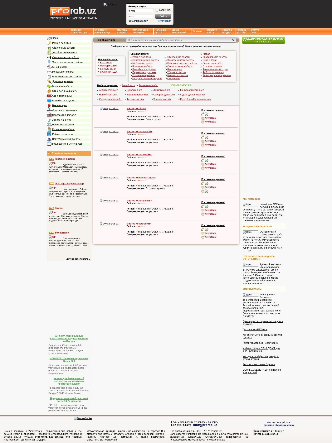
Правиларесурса (227, 31)
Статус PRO (255, 31)
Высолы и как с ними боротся (259, 364)
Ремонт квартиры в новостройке (260, 343)
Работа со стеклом (62, 134)
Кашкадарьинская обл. (192, 90)
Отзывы (197, 31)
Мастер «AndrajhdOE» (139, 154)
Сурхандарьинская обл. (193, 94)
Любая (206, 54)
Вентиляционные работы (66, 139)
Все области (128, 85)
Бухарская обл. (135, 90)
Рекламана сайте (242, 31)
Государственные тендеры (67, 143)
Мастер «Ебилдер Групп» (141, 177)
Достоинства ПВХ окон (255, 329)
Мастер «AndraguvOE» (139, 131)
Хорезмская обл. (162, 99)
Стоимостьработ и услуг (102, 31)
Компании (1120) (109, 71)
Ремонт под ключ (61, 43)
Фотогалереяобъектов (140, 31)
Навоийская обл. (108, 94)
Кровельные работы (63, 129)
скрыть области (180, 85)
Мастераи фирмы (122, 31)
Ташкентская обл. (148, 85)
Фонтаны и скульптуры (64, 110)
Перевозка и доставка (64, 115)
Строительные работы (64, 91)
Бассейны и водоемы (64, 100)
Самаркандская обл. (164, 94)
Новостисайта (212, 31)
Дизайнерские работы (64, 52)
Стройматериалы (62, 95)
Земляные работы (62, 86)
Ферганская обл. (135, 99)
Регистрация (164, 21)
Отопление (173, 78)
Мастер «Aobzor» (136, 108)
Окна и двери (59, 67)
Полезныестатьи (160, 31)
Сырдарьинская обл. (110, 99)
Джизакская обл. (162, 90)
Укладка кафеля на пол (257, 226)
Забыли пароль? (138, 21)
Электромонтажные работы (67, 62)
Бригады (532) (108, 68)
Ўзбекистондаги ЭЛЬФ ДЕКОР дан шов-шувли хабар (261, 349)
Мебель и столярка (62, 71)
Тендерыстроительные (79, 31)
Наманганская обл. (137, 94)
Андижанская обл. (109, 90)
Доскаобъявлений (179, 31)
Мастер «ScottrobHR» (139, 223)
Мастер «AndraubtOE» (139, 200)
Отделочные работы (63, 47)
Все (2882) (106, 62)
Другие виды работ (62, 81)
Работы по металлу (63, 124)
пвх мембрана (251, 198)
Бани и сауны (59, 105)
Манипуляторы (252, 288)
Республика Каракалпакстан (195, 99)
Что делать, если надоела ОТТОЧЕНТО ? (259, 257)
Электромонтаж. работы (180, 60)
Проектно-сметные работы (67, 76)
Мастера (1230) (108, 65)
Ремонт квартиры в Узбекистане (23, 431)
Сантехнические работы (65, 57)
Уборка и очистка (61, 119)
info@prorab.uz (270, 433)
